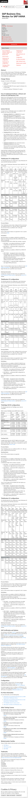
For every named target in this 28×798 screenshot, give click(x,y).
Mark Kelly (4, 26)
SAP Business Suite (7, 747)
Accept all (3, 795)
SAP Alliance (6, 745)
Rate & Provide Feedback (8, 41)
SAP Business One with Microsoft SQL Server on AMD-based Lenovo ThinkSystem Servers (15, 697)
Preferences (18, 795)
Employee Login (10, 6)
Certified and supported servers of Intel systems (13, 635)
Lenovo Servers (5, 56)
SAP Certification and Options (20, 54)
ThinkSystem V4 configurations (5, 59)
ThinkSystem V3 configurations (5, 62)
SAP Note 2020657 (11, 667)
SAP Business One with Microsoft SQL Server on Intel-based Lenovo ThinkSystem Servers (14, 700)
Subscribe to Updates (7, 39)
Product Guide (12, 444)
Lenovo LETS (23, 275)
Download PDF (14, 44)
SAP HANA (6, 748)
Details (5, 715)
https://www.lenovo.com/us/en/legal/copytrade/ (11, 757)
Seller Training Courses (20, 61)
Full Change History (7, 37)
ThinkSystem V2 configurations (19, 51)
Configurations (19, 57)
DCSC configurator (21, 685)
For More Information (20, 59)
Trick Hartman (10, 26)
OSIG (8, 233)
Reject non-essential (11, 795)
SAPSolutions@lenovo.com (17, 689)
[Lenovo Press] (26, 2)
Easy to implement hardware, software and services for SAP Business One (7, 52)
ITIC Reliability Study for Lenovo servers (11, 702)
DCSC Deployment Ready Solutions (8, 275)
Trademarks (18, 65)
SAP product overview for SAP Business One (12, 704)
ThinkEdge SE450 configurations (5, 65)
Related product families (21, 63)
